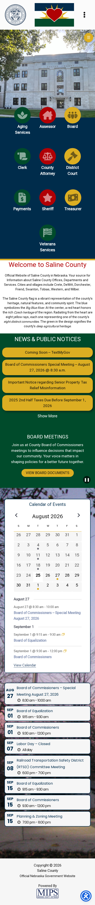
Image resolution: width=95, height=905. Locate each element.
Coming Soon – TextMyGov (47, 352)
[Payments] (22, 202)
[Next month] (79, 515)
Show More (47, 416)
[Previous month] (16, 515)
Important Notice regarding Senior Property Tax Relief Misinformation (47, 385)
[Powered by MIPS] (47, 893)
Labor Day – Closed (33, 743)
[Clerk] (22, 161)
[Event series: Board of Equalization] (63, 634)
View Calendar (25, 665)
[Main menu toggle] (84, 15)
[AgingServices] (22, 123)
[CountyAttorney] (47, 164)
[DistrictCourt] (72, 164)
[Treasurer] (73, 202)
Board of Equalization (30, 640)
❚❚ (87, 480)
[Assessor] (47, 120)
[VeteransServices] (47, 240)
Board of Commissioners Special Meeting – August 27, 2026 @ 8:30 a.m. (47, 367)
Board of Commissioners (33, 657)
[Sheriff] (47, 202)
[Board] (72, 120)
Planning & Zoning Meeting (39, 816)
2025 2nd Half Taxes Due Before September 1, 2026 (47, 403)
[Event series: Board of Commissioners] (64, 651)
